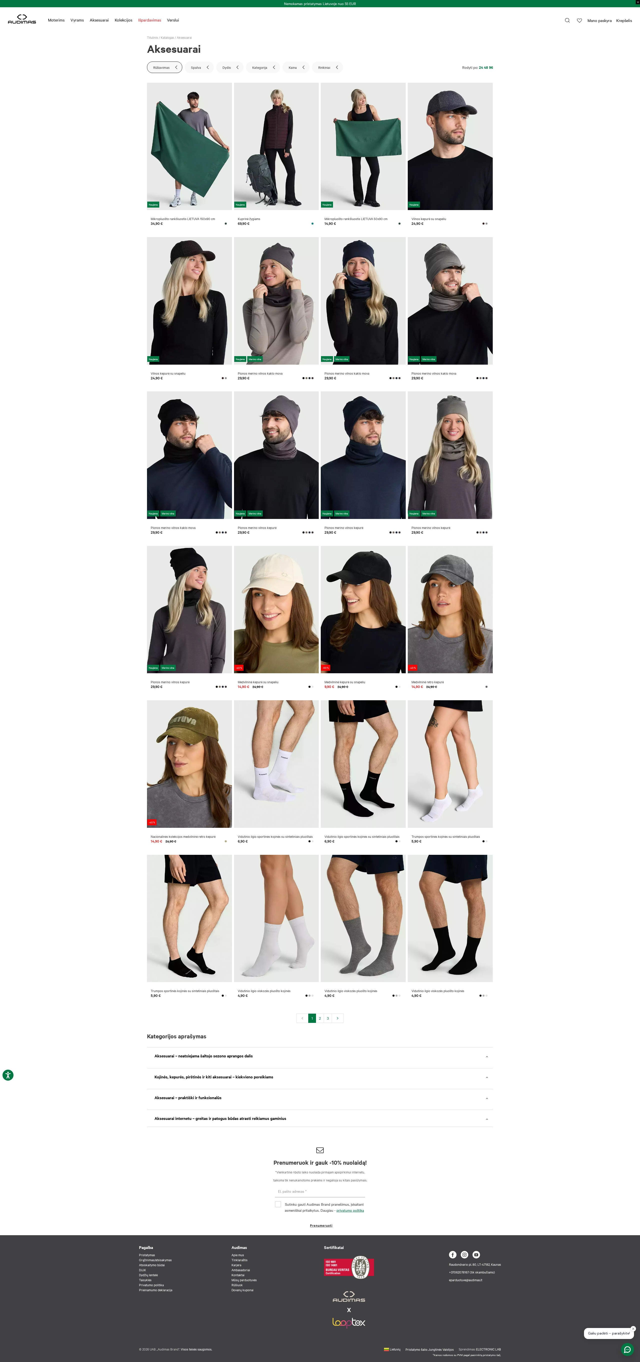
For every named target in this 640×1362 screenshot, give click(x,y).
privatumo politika (350, 1210)
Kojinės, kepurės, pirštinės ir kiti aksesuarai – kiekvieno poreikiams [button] (213, 1076)
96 (491, 67)
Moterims (56, 20)
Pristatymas (147, 1254)
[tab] (320, 1055)
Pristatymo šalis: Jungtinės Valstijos (430, 1349)
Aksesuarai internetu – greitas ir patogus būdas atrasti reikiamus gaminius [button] (220, 1118)
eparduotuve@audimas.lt (465, 1279)
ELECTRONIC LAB (488, 1349)
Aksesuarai (99, 20)
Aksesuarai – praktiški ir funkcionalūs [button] (188, 1097)
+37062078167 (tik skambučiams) (472, 1272)
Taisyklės (145, 1279)
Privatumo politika (151, 1284)
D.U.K (142, 1269)
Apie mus (238, 1254)
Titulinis (152, 37)
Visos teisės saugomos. (196, 1349)
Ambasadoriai (241, 1269)
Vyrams (77, 20)
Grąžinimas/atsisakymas (155, 1259)
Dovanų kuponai (243, 1289)
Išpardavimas (149, 20)
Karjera (236, 1264)
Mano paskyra (600, 20)
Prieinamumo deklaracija (155, 1289)
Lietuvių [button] (394, 1349)
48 (486, 67)
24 (481, 67)
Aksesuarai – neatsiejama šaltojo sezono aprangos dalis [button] (203, 1055)
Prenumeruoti (321, 1225)
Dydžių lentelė (148, 1274)
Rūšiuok (237, 1284)
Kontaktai (238, 1274)
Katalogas (167, 37)
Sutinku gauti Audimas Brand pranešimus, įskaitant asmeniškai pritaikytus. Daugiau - (324, 1207)
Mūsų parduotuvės (244, 1279)
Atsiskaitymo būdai (152, 1264)
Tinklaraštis (240, 1259)
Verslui (173, 20)
